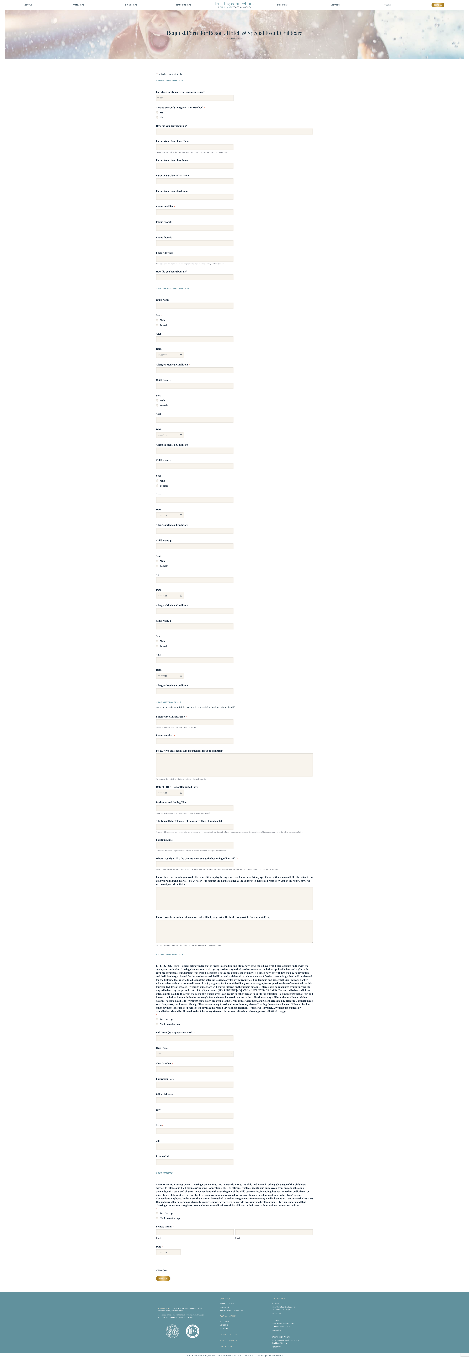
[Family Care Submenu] (85, 5)
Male (162, 320)
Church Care (131, 5)
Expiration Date (165, 1078)
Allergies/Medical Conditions (173, 364)
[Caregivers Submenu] (289, 5)
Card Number (164, 1063)
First (158, 1238)
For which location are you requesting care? (180, 92)
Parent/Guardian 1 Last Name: (172, 160)
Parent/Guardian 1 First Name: (173, 141)
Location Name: (165, 839)
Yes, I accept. (167, 1019)
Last (237, 1238)
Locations (335, 5)
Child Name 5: (163, 620)
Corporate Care (183, 5)
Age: (159, 333)
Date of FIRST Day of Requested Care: (178, 786)
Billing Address (165, 1094)
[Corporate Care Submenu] (192, 5)
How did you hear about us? (171, 125)
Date (159, 1246)
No (161, 117)
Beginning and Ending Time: (172, 802)
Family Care (78, 5)
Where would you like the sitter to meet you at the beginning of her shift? (197, 858)
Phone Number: (165, 735)
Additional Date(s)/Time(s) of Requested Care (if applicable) (189, 821)
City (159, 1109)
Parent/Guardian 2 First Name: (173, 175)
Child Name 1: (164, 299)
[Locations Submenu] (341, 5)
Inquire (387, 5)
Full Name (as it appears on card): (175, 1032)
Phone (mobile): (165, 206)
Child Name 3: (164, 460)
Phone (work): (164, 221)
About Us (28, 5)
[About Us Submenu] (33, 5)
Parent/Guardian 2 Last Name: (173, 191)
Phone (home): (164, 237)
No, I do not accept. (170, 1024)
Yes (161, 112)
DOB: (159, 349)
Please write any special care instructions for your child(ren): (189, 750)
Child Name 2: (164, 380)
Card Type (162, 1047)
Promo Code (163, 1156)
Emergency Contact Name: (171, 716)
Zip (158, 1140)
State (159, 1125)
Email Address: (165, 252)
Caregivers (282, 5)
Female (164, 325)
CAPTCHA (162, 1270)
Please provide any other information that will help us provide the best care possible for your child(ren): (213, 917)
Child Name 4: (164, 540)
